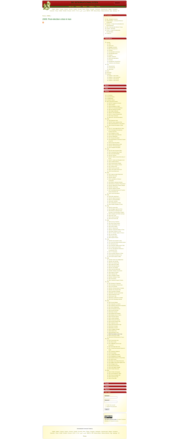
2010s (108, 338)
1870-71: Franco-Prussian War (115, 114)
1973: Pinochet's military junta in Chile (116, 245)
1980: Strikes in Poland (113, 272)
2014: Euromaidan (112, 353)
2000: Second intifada (113, 302)
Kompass (111, 55)
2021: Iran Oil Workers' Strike (115, 373)
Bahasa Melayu (97, 10)
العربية (80, 10)
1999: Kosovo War (112, 296)
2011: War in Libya (112, 341)
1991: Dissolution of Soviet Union (116, 285)
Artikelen (78, 6)
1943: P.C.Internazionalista (114, 199)
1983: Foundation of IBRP (114, 275)
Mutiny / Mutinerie (112, 56)
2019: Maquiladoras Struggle (115, 356)
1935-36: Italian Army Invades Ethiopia (117, 185)
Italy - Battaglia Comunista (112, 19)
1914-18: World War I (113, 136)
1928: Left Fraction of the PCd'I (115, 169)
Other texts (111, 69)
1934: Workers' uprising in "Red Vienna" (117, 183)
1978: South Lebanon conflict (115, 256)
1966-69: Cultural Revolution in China (116, 229)
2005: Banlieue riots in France (115, 315)
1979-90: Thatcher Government (115, 270)
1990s (108, 281)
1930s (108, 172)
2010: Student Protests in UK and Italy (117, 357)
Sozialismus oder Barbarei (114, 63)
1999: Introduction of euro (114, 294)
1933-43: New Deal (113, 175)
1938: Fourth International (114, 193)
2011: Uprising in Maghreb (114, 351)
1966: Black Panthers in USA (115, 231)
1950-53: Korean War (113, 207)
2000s (48, 16)
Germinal (110, 50)
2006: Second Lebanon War (114, 321)
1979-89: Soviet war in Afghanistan (116, 259)
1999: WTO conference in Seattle (116, 297)
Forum (98, 6)
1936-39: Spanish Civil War (114, 188)
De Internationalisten (84, 2)
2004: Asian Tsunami (113, 311)
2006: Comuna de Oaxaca (114, 319)
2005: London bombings (114, 318)
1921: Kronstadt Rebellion (114, 153)
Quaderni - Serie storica (114, 80)
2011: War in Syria (112, 359)
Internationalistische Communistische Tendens (84, 4)
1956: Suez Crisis (112, 215)
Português (92, 9)
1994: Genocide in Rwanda (114, 291)
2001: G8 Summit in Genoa (114, 308)
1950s (108, 205)
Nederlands (97, 9)
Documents (109, 72)
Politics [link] (107, 386)
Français (61, 9)
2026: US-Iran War (113, 378)
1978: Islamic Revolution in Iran (115, 254)
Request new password (112, 406)
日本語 (60, 10)
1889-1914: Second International (115, 117)
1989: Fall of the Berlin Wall (114, 269)
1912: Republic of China (114, 133)
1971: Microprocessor (113, 243)
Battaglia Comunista (113, 47)
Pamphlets (109, 74)
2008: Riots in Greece (113, 327)
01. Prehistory (109, 95)
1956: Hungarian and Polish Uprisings (117, 213)
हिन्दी (92, 10)
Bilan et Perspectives (113, 48)
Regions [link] (107, 389)
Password (107, 400)
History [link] (107, 91)
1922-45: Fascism (112, 155)
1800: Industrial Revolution (112, 101)
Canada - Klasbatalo (111, 28)
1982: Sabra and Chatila (114, 264)
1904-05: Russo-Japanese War (115, 122)
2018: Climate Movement (114, 368)
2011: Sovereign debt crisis (114, 346)
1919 (110, 44)
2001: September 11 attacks (115, 303)
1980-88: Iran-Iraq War (113, 261)
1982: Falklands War (113, 273)
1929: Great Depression (114, 171)
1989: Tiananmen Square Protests (116, 280)
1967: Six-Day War (113, 234)
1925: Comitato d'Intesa (114, 161)
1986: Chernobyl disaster (114, 266)
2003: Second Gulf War (113, 310)
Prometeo (111, 59)
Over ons (71, 6)
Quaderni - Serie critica (113, 75)
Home (44, 16)
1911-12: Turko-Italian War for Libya (116, 128)
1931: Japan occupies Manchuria (116, 174)
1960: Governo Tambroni (114, 221)
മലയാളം (115, 10)
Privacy (84, 436)
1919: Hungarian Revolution (114, 147)
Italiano (57, 9)
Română (64, 10)
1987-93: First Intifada (113, 267)
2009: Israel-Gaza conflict (114, 335)
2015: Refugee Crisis (113, 364)
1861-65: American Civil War (115, 109)
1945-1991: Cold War (113, 201)
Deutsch (66, 9)
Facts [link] (106, 88)
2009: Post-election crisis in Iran (115, 334)
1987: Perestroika (112, 278)
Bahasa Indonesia (105, 10)
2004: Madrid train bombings (115, 313)
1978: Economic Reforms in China (116, 253)
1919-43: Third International (114, 145)
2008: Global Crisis (113, 330)
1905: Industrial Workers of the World (116, 123)
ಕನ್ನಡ (111, 10)
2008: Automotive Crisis (114, 332)
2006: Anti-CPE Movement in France (116, 337)
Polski (83, 9)
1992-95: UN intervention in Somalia (116, 288)
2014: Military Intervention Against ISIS (117, 362)
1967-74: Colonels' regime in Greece (116, 232)
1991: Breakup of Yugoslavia (115, 283)
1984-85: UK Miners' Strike (114, 277)
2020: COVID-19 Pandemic (114, 371)
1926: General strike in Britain (115, 163)
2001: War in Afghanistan (114, 307)
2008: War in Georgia (113, 326)
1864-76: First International (114, 112)
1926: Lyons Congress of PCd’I (115, 164)
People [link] (107, 383)
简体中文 (88, 10)
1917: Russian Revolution (114, 137)
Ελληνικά (69, 10)
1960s (108, 220)
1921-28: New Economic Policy (115, 150)
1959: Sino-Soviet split (113, 218)
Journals (108, 42)
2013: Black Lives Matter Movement (116, 360)
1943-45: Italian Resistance (114, 198)
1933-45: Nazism (112, 177)
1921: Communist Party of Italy (115, 152)
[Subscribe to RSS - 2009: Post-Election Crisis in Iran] (43, 22)
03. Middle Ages (110, 98)
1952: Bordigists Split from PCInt (115, 209)
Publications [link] (108, 38)
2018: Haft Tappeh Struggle (114, 367)
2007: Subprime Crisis (113, 322)
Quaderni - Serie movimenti (114, 77)
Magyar (110, 9)
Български (115, 9)
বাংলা (118, 10)
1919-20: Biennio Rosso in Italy (115, 144)
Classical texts (112, 66)
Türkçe (56, 10)
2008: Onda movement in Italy (115, 324)
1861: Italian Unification (113, 111)
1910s (108, 126)
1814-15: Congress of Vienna (115, 103)
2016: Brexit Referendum (114, 365)
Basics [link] (107, 85)
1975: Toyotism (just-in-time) (115, 247)
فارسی (84, 10)
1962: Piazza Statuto (113, 226)
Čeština (87, 9)
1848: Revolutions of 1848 (114, 106)
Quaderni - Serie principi (114, 78)
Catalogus (91, 6)
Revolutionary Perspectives (114, 61)
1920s (108, 149)
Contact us (109, 33)
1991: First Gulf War (113, 286)
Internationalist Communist (114, 51)
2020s (108, 370)
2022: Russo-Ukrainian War (114, 375)
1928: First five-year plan (114, 168)
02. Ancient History (111, 96)
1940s (108, 194)
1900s (108, 118)
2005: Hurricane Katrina (114, 316)
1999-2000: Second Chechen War (116, 292)
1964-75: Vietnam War (113, 228)
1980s (108, 258)
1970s (108, 239)
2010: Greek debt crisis (114, 340)
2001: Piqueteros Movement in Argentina (117, 305)
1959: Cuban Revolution (114, 217)
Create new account (111, 405)
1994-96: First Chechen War (115, 289)
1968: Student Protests (113, 237)
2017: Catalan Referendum (114, 354)
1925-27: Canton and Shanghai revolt (116, 160)
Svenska (71, 9)
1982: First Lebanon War (114, 262)
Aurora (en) (111, 45)
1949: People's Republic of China (116, 204)
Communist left (112, 67)
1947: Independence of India (115, 202)
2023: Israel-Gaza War (113, 376)
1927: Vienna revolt (113, 166)
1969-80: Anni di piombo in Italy (115, 240)
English (53, 9)
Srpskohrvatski (104, 9)
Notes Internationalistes (114, 58)
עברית (77, 10)
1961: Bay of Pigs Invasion (114, 223)
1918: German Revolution (114, 142)
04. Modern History (111, 100)
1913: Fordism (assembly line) (115, 134)
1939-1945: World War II (114, 196)
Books (108, 70)
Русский (80, 9)
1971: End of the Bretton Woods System (117, 242)
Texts (108, 64)
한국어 (73, 10)
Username (107, 395)
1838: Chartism (112, 104)
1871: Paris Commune (113, 115)
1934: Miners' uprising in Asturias (116, 182)
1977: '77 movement (113, 251)
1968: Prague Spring (113, 235)
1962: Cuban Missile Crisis (114, 224)
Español (75, 9)
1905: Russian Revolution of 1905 (116, 125)
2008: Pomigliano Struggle (114, 329)
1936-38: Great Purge (113, 186)
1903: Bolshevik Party (113, 120)
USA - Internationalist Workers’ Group (115, 27)
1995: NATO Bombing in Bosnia (115, 299)
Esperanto (52, 10)
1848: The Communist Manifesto (115, 107)
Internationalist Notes (113, 53)
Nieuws (85, 6)
